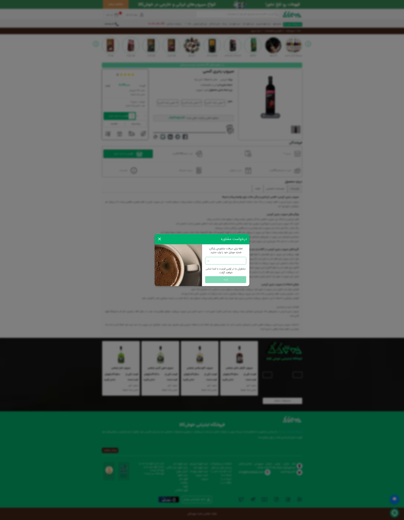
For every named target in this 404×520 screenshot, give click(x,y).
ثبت (226, 279)
